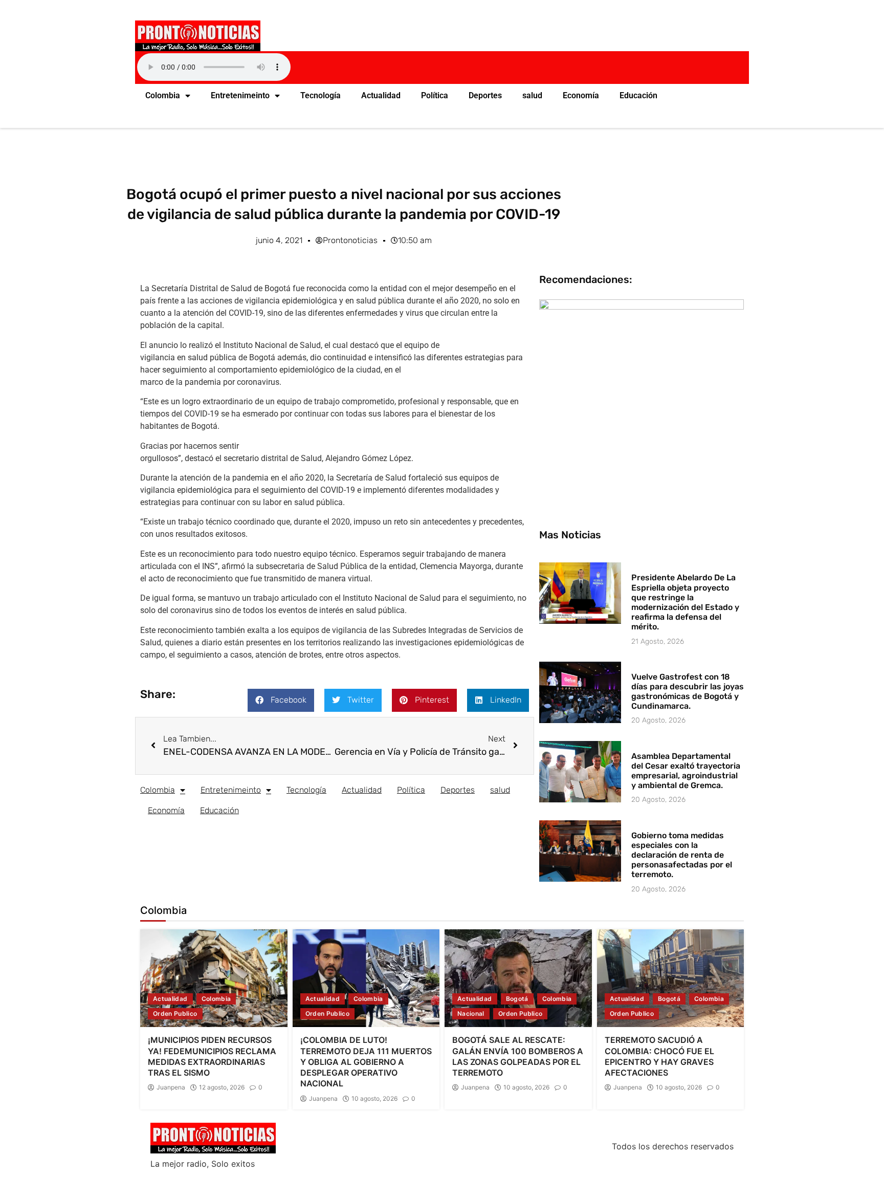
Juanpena (171, 1087)
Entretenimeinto (240, 95)
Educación (638, 95)
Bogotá (517, 998)
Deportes (485, 95)
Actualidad (381, 95)
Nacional (470, 1013)
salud (532, 95)
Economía (581, 95)
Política (434, 95)
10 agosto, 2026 (374, 1099)
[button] (281, 700)
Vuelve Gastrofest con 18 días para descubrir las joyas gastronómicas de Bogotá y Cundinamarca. (687, 691)
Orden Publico (175, 1013)
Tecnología (320, 95)
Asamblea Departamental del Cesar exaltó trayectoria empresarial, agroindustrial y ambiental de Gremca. (685, 771)
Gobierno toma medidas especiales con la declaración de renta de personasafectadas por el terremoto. (681, 855)
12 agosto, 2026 (222, 1087)
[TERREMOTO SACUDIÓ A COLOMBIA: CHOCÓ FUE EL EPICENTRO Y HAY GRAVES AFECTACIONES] (670, 978)
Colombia (162, 95)
